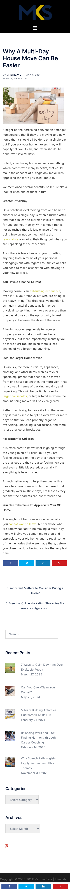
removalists (10, 239)
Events (7, 78)
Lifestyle (20, 78)
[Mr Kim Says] (35, 12)
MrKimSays (14, 74)
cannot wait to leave (22, 524)
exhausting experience (45, 291)
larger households (15, 396)
